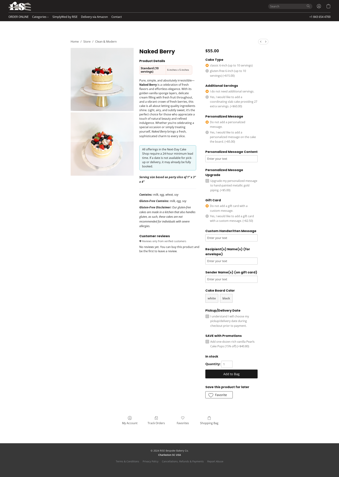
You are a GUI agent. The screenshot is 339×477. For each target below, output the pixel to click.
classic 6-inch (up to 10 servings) (231, 65)
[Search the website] (308, 6)
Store (87, 41)
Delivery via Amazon (94, 17)
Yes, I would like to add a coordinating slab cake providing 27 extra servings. (233, 101)
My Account (130, 423)
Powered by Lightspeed (169, 467)
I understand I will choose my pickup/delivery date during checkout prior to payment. (229, 321)
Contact (116, 17)
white (212, 298)
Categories (39, 17)
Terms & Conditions (127, 461)
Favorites (183, 423)
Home (75, 41)
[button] (19, 6)
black (226, 298)
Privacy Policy (150, 461)
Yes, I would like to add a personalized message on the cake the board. (233, 137)
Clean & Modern (106, 41)
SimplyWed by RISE (65, 17)
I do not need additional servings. (232, 91)
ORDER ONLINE (18, 17)
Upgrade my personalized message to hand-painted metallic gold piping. (233, 185)
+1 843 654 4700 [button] (320, 17)
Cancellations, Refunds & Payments (183, 461)
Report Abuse (215, 461)
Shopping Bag (209, 423)
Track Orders (156, 423)
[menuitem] (260, 41)
